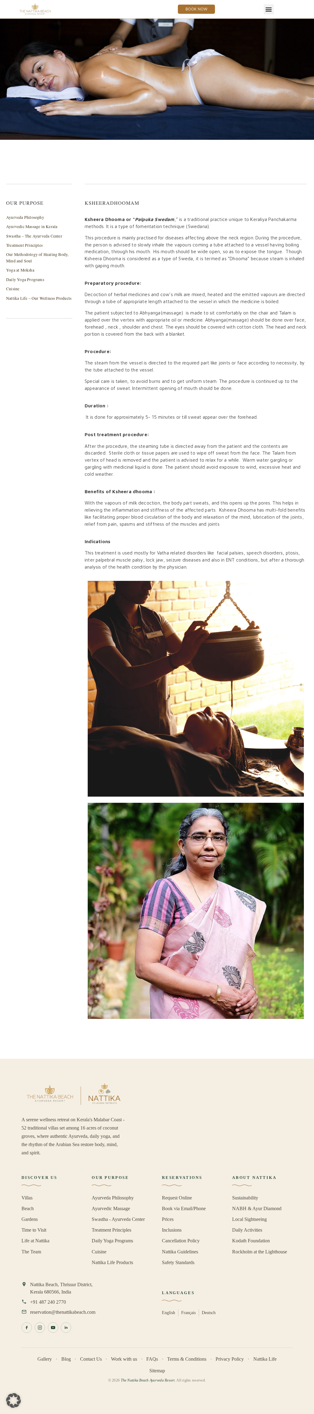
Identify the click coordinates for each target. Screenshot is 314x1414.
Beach (27, 1208)
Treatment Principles (24, 245)
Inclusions (172, 1230)
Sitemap (157, 1370)
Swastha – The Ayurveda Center (34, 236)
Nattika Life (265, 1359)
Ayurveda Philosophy (25, 217)
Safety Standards (178, 1262)
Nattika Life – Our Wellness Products (38, 298)
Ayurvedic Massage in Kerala (31, 226)
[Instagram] (40, 1327)
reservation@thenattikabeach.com (62, 1312)
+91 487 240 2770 (48, 1302)
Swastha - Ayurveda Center (118, 1219)
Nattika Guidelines (180, 1251)
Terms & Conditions (186, 1359)
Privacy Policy (230, 1359)
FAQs (152, 1359)
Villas (27, 1197)
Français (188, 1312)
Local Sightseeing (249, 1219)
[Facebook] (26, 1327)
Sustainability (245, 1197)
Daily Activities (247, 1230)
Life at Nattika (35, 1240)
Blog (66, 1359)
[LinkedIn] (66, 1327)
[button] (269, 9)
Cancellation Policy (181, 1240)
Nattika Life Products (112, 1262)
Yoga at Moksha (20, 270)
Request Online (177, 1197)
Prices (168, 1219)
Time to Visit (33, 1230)
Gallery (44, 1359)
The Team (31, 1251)
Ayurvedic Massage (111, 1208)
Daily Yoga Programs (25, 279)
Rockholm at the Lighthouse (259, 1251)
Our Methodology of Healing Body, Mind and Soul (37, 257)
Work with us (124, 1359)
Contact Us (91, 1359)
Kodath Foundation (251, 1240)
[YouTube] (53, 1327)
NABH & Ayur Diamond (256, 1208)
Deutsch (209, 1312)
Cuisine (12, 289)
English (168, 1312)
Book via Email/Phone (184, 1208)
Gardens (29, 1219)
